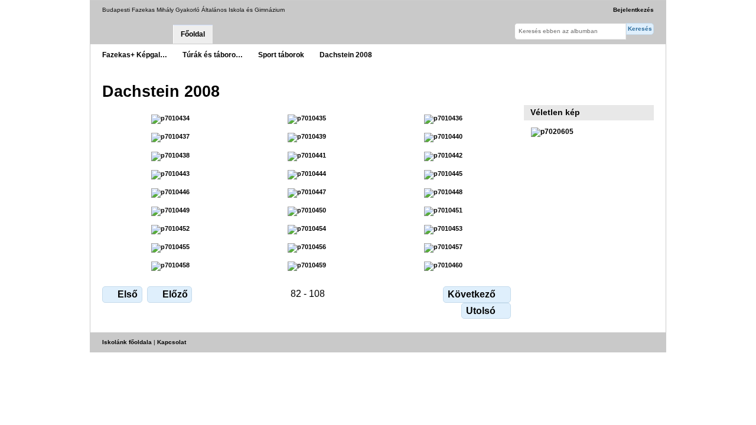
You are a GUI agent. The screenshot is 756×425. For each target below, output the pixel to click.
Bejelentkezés (633, 9)
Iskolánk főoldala (127, 342)
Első (128, 294)
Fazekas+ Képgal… (134, 54)
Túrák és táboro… (213, 54)
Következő (472, 294)
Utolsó (481, 311)
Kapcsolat (171, 342)
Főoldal (193, 34)
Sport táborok (281, 54)
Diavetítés (537, 90)
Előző (175, 294)
